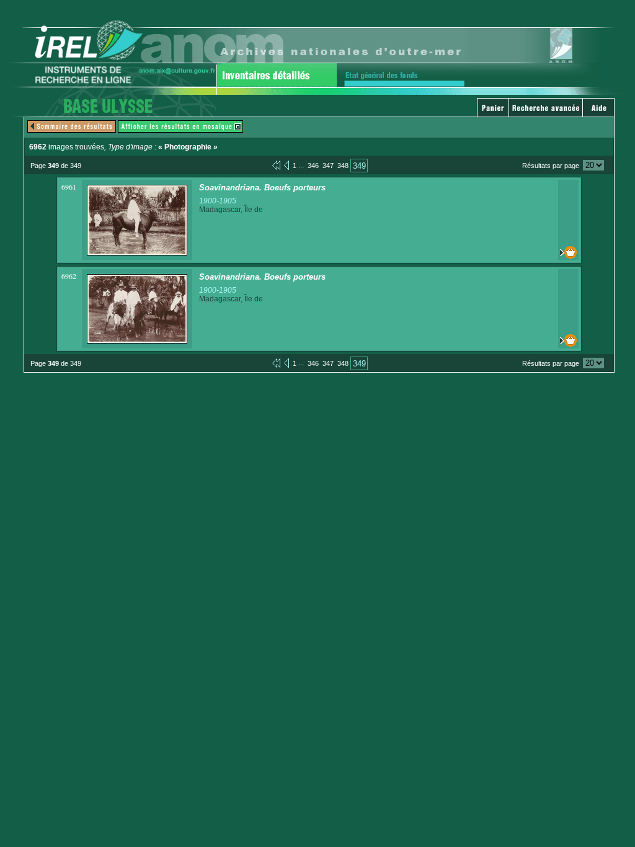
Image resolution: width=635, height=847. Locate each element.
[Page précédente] (286, 165)
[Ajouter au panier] (568, 252)
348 (343, 165)
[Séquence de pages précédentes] (276, 165)
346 (313, 165)
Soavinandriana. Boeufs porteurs (262, 187)
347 (328, 165)
